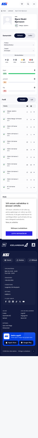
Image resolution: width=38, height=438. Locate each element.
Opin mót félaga (7, 325)
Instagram (9, 301)
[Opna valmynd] (34, 3)
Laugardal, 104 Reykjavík (12, 287)
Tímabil (6, 48)
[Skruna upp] (33, 351)
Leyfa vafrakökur (19, 233)
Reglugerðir (24, 316)
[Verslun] (22, 3)
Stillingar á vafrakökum (24, 351)
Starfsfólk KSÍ (7, 316)
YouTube (23, 301)
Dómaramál (6, 328)
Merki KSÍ (23, 318)
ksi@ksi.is (7, 294)
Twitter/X (20, 301)
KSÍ (4, 4)
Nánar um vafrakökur (12, 222)
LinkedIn (13, 301)
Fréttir (4, 313)
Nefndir (5, 318)
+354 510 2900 (9, 280)
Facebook (6, 301)
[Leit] (28, 3)
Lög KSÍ (23, 313)
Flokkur (6, 43)
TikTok (16, 301)
